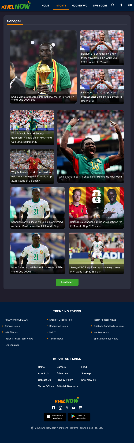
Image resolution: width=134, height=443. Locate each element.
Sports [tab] (61, 5)
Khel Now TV (88, 379)
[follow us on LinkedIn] (81, 408)
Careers (61, 366)
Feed (84, 366)
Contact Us (44, 379)
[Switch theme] (121, 5)
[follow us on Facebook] (53, 408)
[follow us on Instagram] (60, 408)
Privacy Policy (65, 379)
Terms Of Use (46, 386)
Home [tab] (45, 5)
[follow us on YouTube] (74, 408)
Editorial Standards (68, 386)
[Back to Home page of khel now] (16, 5)
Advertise (62, 373)
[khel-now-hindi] (130, 5)
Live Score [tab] (100, 5)
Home (41, 366)
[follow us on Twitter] (67, 408)
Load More (67, 282)
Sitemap (86, 373)
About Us (43, 373)
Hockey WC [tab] (79, 5)
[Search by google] (112, 5)
